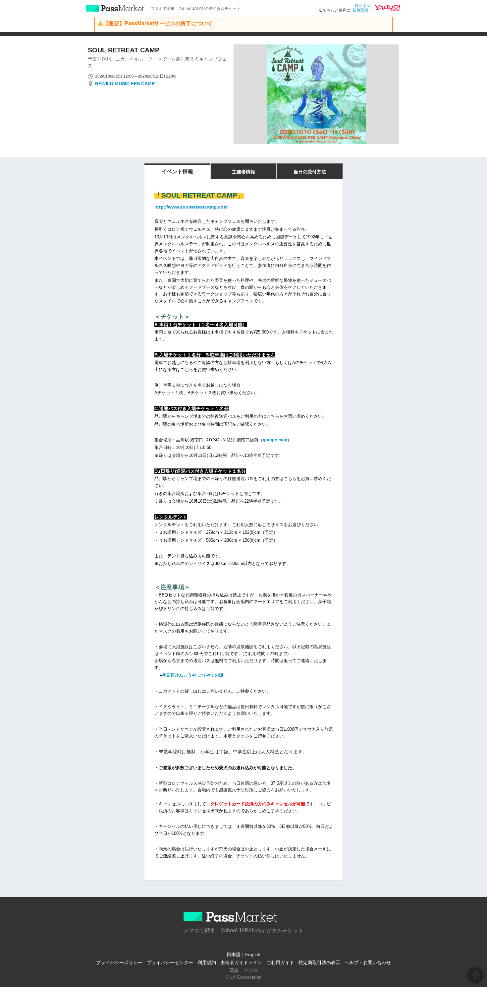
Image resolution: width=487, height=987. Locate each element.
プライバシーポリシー (119, 962)
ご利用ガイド (280, 962)
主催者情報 (243, 171)
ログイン (362, 5)
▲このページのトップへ (475, 975)
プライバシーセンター (170, 962)
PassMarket (115, 8)
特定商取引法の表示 (319, 962)
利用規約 (206, 962)
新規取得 (360, 10)
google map (275, 439)
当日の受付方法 (310, 171)
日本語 (234, 954)
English (252, 954)
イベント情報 (177, 171)
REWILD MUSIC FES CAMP (125, 83)
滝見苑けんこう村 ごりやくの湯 (192, 675)
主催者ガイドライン (241, 962)
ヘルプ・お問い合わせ (368, 962)
